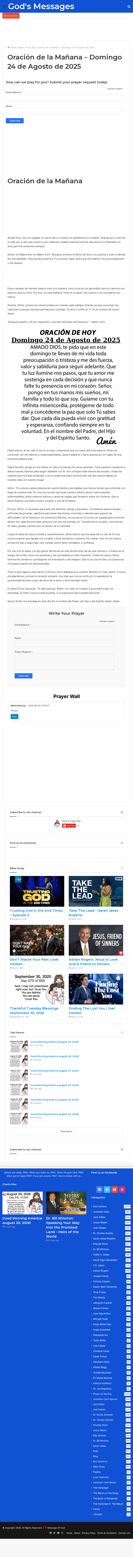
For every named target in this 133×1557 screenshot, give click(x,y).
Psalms (97, 1472)
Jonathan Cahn (101, 1211)
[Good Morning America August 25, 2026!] (19, 1104)
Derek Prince (100, 1356)
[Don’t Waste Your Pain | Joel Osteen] (37, 940)
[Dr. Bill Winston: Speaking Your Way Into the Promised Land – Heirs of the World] (66, 1203)
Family (96, 1509)
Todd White (99, 1340)
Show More (66, 1131)
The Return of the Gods (105, 1493)
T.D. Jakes (98, 1265)
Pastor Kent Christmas (105, 1286)
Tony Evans (99, 1292)
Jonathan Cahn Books (104, 1482)
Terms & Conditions (107, 1533)
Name (9, 106)
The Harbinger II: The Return (108, 1503)
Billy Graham (99, 1435)
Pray (14, 716)
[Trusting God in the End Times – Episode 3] (37, 891)
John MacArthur (101, 1313)
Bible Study (99, 1466)
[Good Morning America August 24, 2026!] (19, 1119)
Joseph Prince (100, 1276)
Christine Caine (101, 1351)
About (77, 1533)
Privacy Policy (89, 1533)
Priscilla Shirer (100, 1243)
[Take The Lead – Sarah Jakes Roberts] (96, 891)
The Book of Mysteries (105, 1498)
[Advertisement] (66, 29)
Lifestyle (97, 1514)
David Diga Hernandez (105, 1260)
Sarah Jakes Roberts (104, 1238)
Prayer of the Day (27, 47)
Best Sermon (100, 1206)
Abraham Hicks (101, 1361)
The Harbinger (101, 1487)
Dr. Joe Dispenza (102, 1388)
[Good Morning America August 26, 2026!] (19, 1090)
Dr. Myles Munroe (102, 1378)
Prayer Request (24, 651)
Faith (95, 1451)
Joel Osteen (99, 1227)
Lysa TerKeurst (101, 1477)
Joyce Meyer (100, 1222)
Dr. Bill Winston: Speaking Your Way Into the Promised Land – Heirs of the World (62, 1227)
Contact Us (124, 1533)
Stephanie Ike (100, 1335)
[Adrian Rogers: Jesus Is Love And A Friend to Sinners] (96, 940)
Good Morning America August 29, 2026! (54, 1041)
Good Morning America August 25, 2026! (54, 1099)
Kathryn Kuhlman (102, 1383)
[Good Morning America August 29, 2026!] (19, 1046)
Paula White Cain (102, 1324)
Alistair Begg (100, 1367)
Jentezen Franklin (102, 1302)
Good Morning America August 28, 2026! (54, 1056)
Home (12, 47)
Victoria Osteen (101, 1281)
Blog (95, 1456)
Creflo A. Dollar (101, 1254)
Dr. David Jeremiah (103, 1414)
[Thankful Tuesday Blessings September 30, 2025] (37, 989)
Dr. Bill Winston (101, 1249)
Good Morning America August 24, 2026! (54, 1114)
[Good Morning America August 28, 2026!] (19, 1061)
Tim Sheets (99, 1297)
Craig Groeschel (101, 1329)
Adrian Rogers (100, 1270)
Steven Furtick (101, 1308)
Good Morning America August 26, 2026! (54, 1085)
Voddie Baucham (102, 1372)
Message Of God (56, 1527)
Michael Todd (100, 1319)
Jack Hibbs (99, 1217)
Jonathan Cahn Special (105, 1399)
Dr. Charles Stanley (103, 1233)
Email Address (14, 92)
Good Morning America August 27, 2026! (54, 1070)
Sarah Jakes (99, 1446)
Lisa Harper (99, 1345)
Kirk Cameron (100, 1461)
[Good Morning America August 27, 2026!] (19, 1075)
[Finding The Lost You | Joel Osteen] (96, 989)
